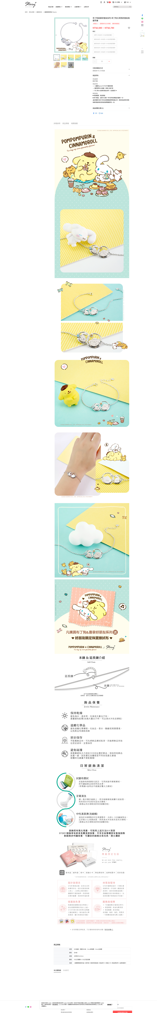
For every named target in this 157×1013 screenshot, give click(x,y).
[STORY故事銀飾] (35, 5)
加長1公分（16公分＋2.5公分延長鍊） (105, 39)
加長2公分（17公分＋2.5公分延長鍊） (105, 43)
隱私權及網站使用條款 (66, 1012)
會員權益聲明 (89, 1012)
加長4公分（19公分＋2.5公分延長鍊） (105, 52)
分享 (96, 113)
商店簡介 (63, 1010)
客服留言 (88, 1010)
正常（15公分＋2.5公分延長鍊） (103, 35)
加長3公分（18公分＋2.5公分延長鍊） (105, 47)
